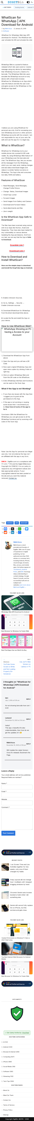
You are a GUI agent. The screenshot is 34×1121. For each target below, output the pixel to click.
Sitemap (5, 1115)
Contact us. (13, 478)
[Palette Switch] (28, 2)
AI (4, 1042)
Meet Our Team (8, 1095)
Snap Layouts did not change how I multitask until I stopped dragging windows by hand (21, 882)
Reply (28, 699)
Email (4, 791)
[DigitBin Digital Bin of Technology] (16, 2)
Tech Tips (6, 1081)
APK (16, 523)
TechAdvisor (17, 569)
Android (10, 523)
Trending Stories (19, 7)
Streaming (6, 1076)
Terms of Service (8, 1105)
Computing (6, 1057)
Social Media (7, 1066)
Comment (5, 807)
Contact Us (7, 1100)
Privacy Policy (7, 1110)
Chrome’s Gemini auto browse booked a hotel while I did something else (21, 895)
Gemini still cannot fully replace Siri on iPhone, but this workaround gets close (21, 907)
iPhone (5, 1062)
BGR (22, 571)
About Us (6, 1090)
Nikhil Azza (8, 28)
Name (4, 783)
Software (6, 31)
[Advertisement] (17, 109)
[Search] (2, 2)
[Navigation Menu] (31, 2)
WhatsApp (24, 523)
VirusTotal (25, 1033)
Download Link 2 (17, 251)
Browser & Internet (9, 1052)
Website (4, 799)
